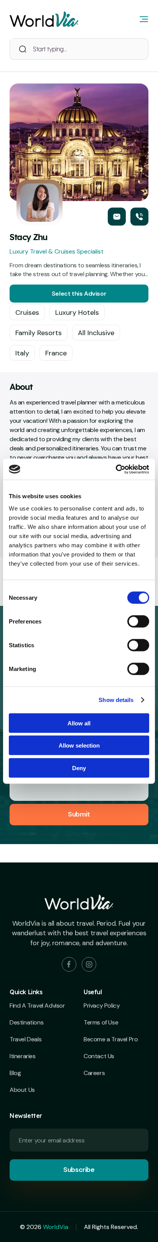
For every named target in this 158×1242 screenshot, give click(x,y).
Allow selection (79, 745)
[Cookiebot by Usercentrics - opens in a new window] (115, 469)
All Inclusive (96, 332)
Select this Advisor (79, 294)
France (56, 353)
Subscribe (78, 1169)
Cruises (27, 312)
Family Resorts (38, 332)
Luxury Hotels (77, 312)
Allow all (79, 723)
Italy (22, 353)
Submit (79, 814)
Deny (79, 767)
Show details (116, 700)
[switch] (138, 621)
